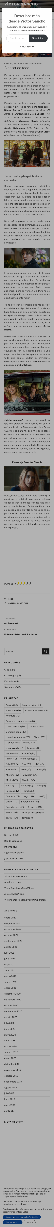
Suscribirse (38, 38)
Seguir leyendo (27, 46)
